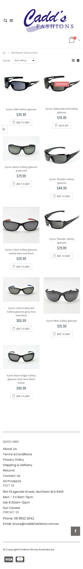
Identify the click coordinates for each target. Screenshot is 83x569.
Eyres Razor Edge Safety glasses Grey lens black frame (21, 379)
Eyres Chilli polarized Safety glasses (62, 110)
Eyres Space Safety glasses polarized (21, 168)
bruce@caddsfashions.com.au (36, 524)
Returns (9, 470)
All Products (12, 481)
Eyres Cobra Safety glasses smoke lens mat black (21, 251)
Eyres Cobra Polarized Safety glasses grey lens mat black (21, 311)
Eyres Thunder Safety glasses (61, 181)
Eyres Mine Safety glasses (62, 320)
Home (4, 52)
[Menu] (11, 20)
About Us (10, 449)
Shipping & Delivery (17, 465)
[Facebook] (75, 531)
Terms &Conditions (17, 454)
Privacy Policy (13, 459)
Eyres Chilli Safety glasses (21, 109)
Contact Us (11, 476)
